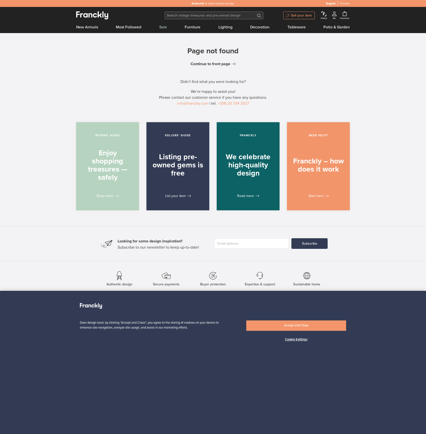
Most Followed (128, 27)
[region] (213, 362)
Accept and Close (296, 325)
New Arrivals (87, 27)
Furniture (192, 27)
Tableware (296, 27)
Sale (163, 27)
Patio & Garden (336, 27)
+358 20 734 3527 (233, 103)
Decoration (259, 27)
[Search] (259, 15)
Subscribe (309, 243)
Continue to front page (210, 63)
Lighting (225, 27)
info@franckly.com (193, 103)
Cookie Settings (296, 339)
